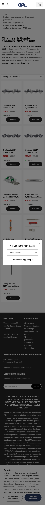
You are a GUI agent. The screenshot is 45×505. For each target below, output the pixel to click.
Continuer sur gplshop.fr (22, 260)
